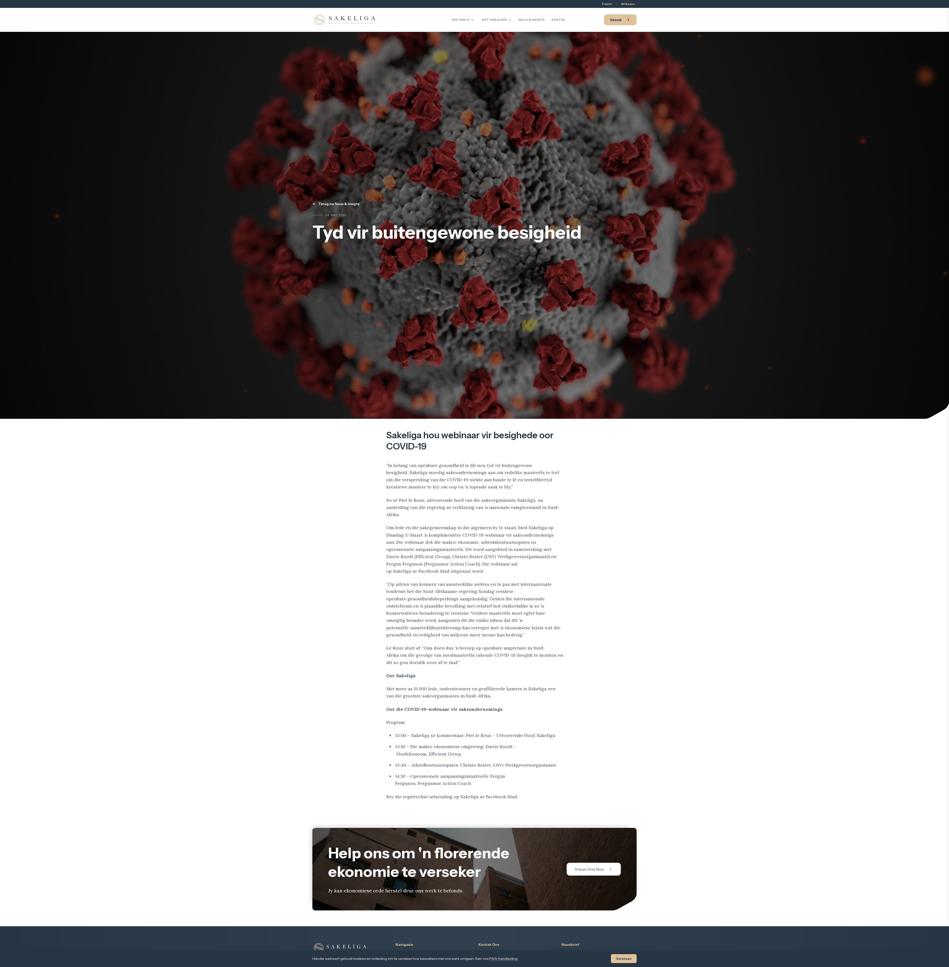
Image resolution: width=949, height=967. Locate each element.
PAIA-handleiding (503, 958)
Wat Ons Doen (494, 19)
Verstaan (624, 958)
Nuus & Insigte (532, 19)
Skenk (616, 19)
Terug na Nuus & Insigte (339, 204)
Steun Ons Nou (589, 869)
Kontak (558, 19)
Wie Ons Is (461, 19)
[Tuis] (344, 20)
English (607, 4)
